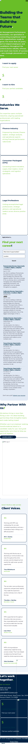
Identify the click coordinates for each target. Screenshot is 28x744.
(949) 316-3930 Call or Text (5, 689)
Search (3, 743)
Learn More (7, 437)
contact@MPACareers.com (9, 692)
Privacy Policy (14, 742)
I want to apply (9, 709)
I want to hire (8, 727)
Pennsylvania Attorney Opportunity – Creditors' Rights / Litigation (14, 266)
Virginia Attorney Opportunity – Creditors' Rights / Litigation (12, 318)
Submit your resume (19, 395)
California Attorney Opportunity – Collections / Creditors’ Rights (13, 292)
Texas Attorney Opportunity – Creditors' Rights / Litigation (12, 343)
